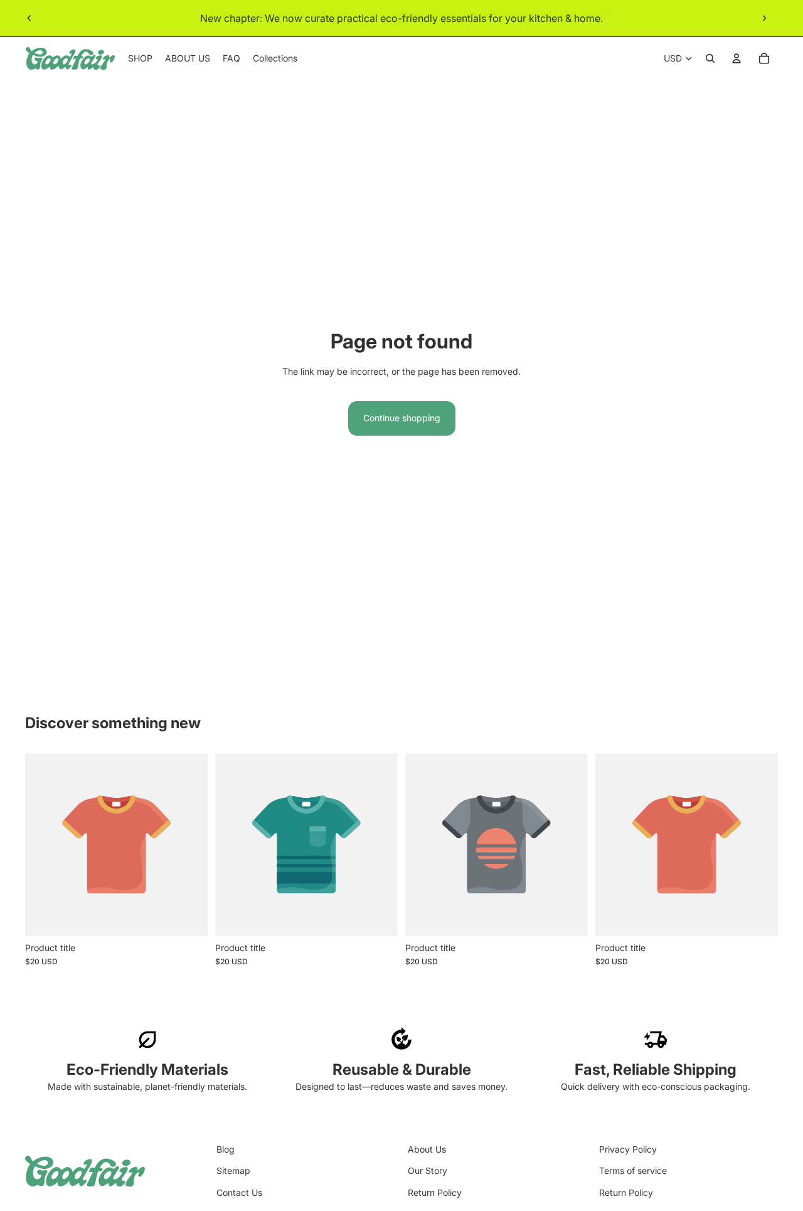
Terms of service (633, 1170)
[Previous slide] (29, 18)
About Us (427, 1149)
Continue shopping (401, 417)
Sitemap (233, 1170)
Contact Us (239, 1192)
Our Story (427, 1170)
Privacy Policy (628, 1149)
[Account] (736, 58)
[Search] (710, 58)
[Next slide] (764, 18)
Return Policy (435, 1192)
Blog (225, 1149)
